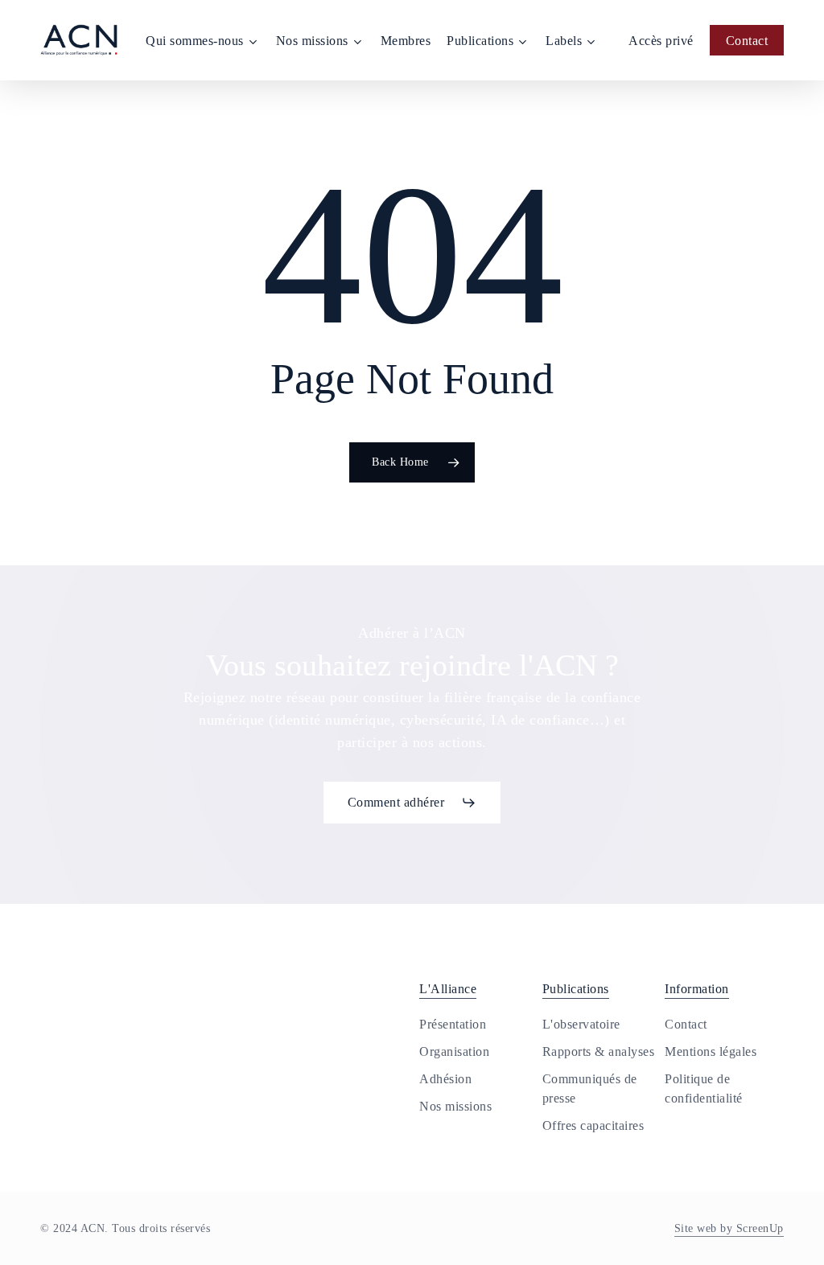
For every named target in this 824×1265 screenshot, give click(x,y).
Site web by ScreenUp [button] (729, 1228)
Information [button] (697, 989)
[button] (412, 802)
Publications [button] (575, 989)
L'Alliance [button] (447, 989)
